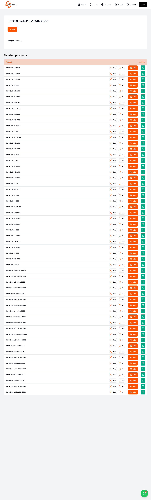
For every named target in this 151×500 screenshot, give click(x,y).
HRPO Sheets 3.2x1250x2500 (16, 328)
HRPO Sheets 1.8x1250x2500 (16, 270)
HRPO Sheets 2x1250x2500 (15, 282)
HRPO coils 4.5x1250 (13, 172)
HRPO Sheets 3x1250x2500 (15, 375)
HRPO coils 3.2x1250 (13, 143)
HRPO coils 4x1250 (12, 160)
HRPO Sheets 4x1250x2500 (15, 311)
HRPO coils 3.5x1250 (13, 149)
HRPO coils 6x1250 (12, 195)
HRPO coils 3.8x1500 (13, 224)
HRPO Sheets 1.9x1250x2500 (16, 392)
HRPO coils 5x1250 (12, 184)
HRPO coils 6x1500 (12, 265)
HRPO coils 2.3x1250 (13, 97)
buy (114, 68)
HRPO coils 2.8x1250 (13, 120)
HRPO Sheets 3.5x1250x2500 (16, 323)
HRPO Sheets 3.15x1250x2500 (16, 334)
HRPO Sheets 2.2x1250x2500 (16, 288)
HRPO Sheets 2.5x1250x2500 (16, 299)
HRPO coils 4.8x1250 (13, 178)
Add (13, 29)
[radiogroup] (117, 68)
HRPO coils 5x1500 (12, 253)
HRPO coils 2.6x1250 (13, 108)
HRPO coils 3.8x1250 (13, 155)
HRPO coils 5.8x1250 (13, 189)
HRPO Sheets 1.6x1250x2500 (16, 276)
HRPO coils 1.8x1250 (13, 74)
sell (123, 68)
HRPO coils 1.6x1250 (13, 68)
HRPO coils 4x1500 (12, 230)
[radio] (111, 68)
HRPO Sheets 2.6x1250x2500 (16, 294)
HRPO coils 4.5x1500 (13, 247)
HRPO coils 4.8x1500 (13, 241)
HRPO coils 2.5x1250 (13, 114)
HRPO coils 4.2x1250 (13, 166)
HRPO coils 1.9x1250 (13, 79)
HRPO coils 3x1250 (12, 131)
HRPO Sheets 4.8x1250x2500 (16, 352)
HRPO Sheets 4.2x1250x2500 (16, 369)
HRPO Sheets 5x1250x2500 (15, 346)
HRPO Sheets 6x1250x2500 (15, 363)
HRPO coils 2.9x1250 (13, 126)
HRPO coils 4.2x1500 (13, 236)
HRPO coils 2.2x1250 (13, 91)
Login (143, 4)
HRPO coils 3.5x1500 (13, 218)
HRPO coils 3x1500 (12, 201)
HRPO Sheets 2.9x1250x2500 (16, 380)
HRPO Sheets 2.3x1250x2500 (16, 386)
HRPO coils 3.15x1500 (13, 207)
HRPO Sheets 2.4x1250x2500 (16, 305)
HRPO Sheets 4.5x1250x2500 (16, 357)
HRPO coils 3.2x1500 (13, 213)
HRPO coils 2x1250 (12, 85)
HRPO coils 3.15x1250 (13, 137)
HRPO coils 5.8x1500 (13, 259)
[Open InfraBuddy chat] (144, 493)
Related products (15, 55)
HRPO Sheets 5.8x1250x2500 (16, 340)
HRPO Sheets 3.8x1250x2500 (16, 317)
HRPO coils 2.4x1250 (13, 103)
